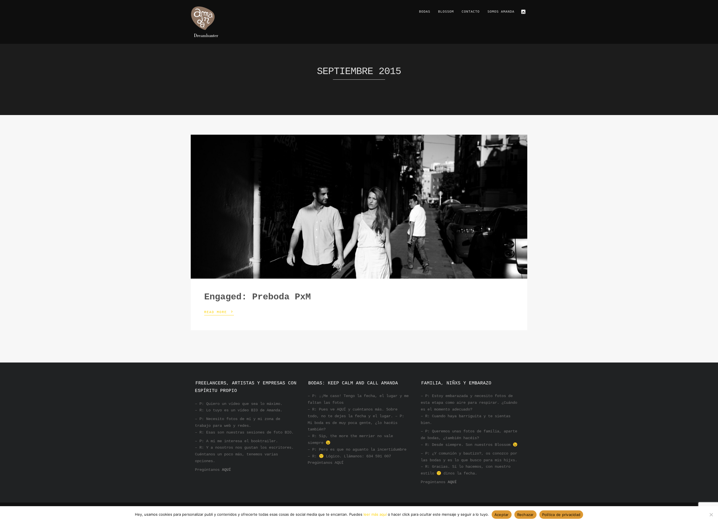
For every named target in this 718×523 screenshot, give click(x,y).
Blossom (446, 12)
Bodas (424, 12)
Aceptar (501, 514)
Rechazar (525, 514)
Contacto (471, 12)
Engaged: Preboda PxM (257, 297)
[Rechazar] (711, 514)
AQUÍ (226, 469)
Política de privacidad (561, 514)
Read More (219, 312)
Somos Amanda (500, 12)
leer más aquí (375, 514)
